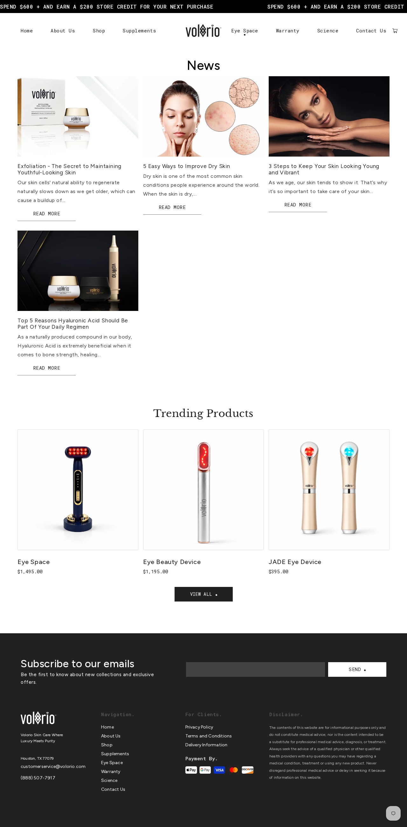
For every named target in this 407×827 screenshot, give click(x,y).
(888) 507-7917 (38, 778)
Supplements (139, 30)
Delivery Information (206, 745)
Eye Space (244, 30)
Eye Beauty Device (172, 562)
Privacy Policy (199, 727)
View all (201, 594)
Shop (99, 30)
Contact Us (371, 30)
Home (27, 30)
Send (355, 669)
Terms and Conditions (208, 736)
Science (328, 30)
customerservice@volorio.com (53, 766)
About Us (63, 30)
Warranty (288, 30)
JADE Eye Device (295, 562)
